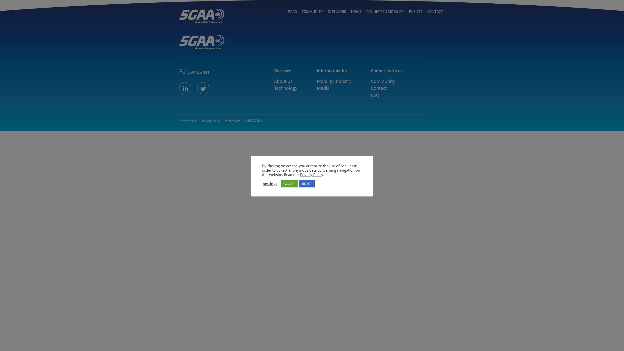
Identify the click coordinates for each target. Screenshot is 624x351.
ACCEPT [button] (289, 183)
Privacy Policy (311, 174)
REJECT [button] (307, 183)
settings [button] (270, 183)
